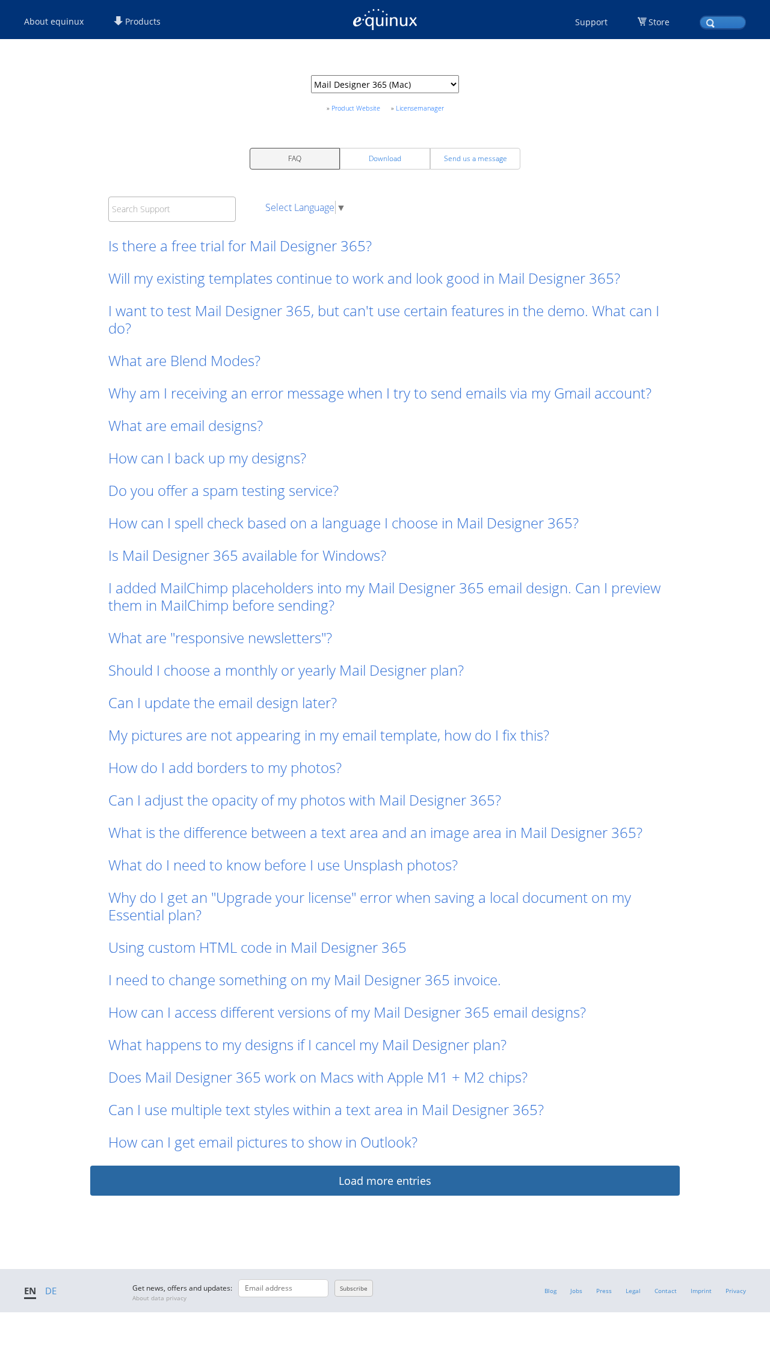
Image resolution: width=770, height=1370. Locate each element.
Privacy (735, 1290)
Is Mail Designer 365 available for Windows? (247, 555)
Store (659, 22)
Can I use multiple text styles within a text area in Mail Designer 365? (326, 1109)
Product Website (355, 107)
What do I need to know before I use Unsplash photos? (283, 864)
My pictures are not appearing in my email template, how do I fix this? (328, 735)
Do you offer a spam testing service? (223, 490)
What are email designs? (185, 425)
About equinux (54, 21)
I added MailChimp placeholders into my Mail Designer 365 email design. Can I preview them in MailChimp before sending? (384, 596)
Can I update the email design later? (222, 702)
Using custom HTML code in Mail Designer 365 (257, 947)
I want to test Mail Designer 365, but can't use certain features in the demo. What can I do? (383, 319)
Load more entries (385, 1180)
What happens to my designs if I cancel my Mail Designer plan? (307, 1044)
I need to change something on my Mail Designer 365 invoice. (306, 979)
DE (51, 1291)
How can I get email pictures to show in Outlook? (262, 1142)
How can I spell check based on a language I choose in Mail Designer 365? (343, 522)
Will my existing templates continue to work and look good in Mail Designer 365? (364, 278)
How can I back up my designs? (207, 457)
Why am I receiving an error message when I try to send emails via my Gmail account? (379, 393)
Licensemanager (420, 107)
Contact (665, 1290)
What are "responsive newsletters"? (220, 637)
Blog (550, 1290)
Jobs (576, 1290)
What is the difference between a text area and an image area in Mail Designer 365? (375, 832)
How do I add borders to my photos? (225, 767)
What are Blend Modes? (184, 360)
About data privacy (159, 1298)
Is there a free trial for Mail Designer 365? (240, 245)
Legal (633, 1290)
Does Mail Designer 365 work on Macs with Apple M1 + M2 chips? (318, 1077)
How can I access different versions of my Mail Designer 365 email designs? (347, 1012)
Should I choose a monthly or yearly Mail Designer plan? (286, 670)
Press (604, 1290)
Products (142, 21)
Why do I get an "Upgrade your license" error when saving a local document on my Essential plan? (369, 905)
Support (591, 22)
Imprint (701, 1290)
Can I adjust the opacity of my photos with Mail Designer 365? (304, 800)
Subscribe (354, 1288)
